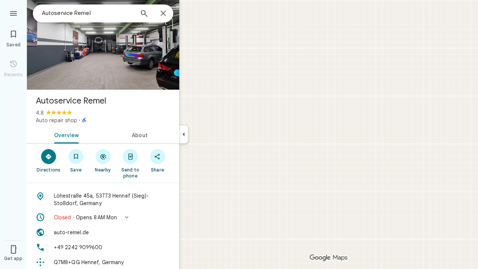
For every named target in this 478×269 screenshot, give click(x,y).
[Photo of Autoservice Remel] (103, 45)
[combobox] (88, 13)
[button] (103, 217)
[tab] (65, 134)
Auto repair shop (56, 120)
